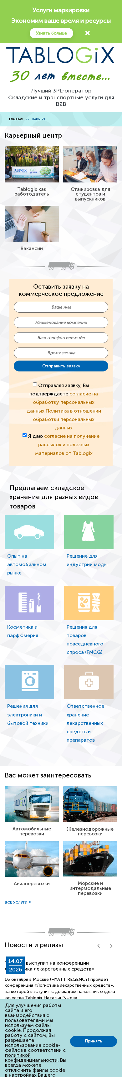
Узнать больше (51, 33)
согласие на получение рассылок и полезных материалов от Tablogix (67, 444)
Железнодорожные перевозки (90, 831)
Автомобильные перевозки (32, 831)
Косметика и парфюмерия (22, 631)
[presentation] (98, 946)
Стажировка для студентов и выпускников (90, 194)
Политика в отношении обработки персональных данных (67, 419)
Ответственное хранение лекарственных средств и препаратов (85, 723)
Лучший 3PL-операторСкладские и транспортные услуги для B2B (61, 97)
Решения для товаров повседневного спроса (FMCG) (85, 639)
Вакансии (32, 248)
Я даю (63, 444)
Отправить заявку (61, 366)
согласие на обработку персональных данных (62, 402)
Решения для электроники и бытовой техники (27, 714)
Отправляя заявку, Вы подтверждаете (64, 406)
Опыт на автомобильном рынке (26, 564)
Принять (93, 1041)
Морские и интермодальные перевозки (90, 888)
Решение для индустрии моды (87, 560)
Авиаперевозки (32, 883)
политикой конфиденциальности (31, 1057)
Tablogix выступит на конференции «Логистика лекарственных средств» (49, 966)
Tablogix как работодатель (31, 191)
